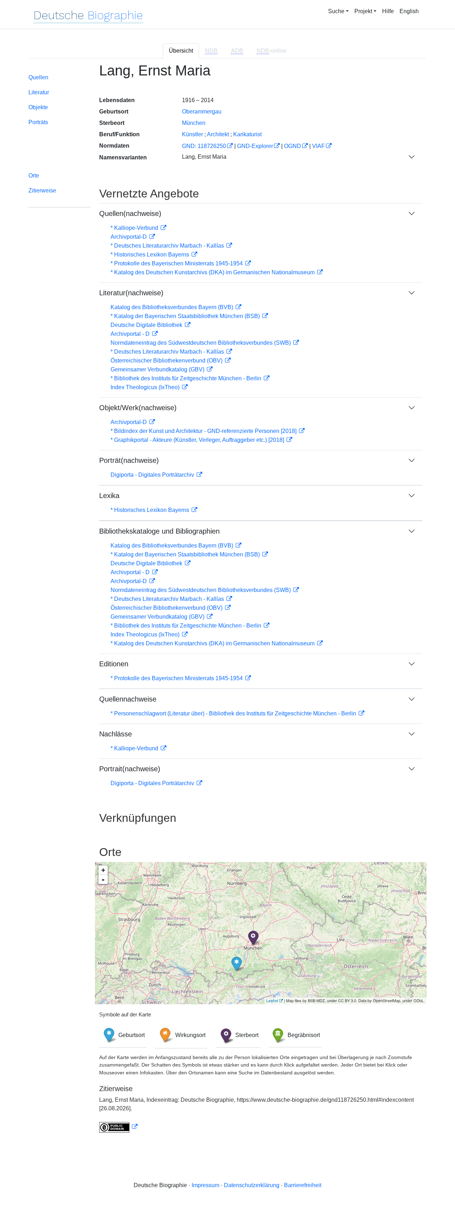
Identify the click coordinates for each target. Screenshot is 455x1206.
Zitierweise (42, 190)
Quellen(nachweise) (130, 213)
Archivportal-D (129, 237)
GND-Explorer (255, 146)
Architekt (218, 134)
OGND (292, 146)
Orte (33, 176)
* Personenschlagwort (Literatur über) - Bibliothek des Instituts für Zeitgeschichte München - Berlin (234, 713)
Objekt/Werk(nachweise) (138, 408)
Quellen (38, 77)
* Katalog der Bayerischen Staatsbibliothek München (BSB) (186, 316)
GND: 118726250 (204, 146)
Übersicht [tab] (181, 51)
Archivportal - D (131, 334)
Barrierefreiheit (302, 1185)
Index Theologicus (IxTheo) (146, 387)
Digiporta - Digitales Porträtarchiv (153, 475)
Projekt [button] (363, 11)
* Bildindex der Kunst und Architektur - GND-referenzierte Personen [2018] (204, 431)
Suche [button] (336, 11)
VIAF (318, 146)
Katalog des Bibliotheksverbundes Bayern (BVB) (173, 307)
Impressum (205, 1185)
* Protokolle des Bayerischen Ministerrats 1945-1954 (177, 263)
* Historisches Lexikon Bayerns (151, 255)
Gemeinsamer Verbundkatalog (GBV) (158, 369)
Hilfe (388, 11)
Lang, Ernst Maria (204, 157)
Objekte (38, 107)
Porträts (38, 122)
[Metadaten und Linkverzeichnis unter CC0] (118, 1127)
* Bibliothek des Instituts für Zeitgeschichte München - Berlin (187, 378)
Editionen (113, 664)
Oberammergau (201, 112)
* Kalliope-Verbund (135, 228)
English (409, 11)
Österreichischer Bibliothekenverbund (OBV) (167, 361)
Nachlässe (115, 734)
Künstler (192, 134)
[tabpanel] (227, 602)
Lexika (109, 495)
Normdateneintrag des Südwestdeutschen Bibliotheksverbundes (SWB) (201, 343)
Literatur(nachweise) (131, 293)
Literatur (38, 92)
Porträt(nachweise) (129, 460)
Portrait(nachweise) (129, 769)
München (193, 123)
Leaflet (272, 1000)
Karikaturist (247, 134)
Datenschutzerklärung (251, 1185)
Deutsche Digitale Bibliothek (147, 325)
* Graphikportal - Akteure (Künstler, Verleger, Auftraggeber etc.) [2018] (198, 440)
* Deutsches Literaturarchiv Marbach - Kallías (168, 246)
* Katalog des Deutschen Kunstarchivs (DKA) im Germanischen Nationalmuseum (213, 272)
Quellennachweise (127, 699)
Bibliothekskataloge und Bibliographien (159, 531)
